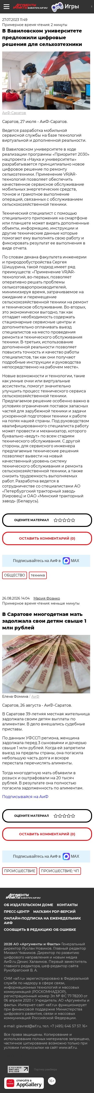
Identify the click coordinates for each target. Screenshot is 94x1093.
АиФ (35, 696)
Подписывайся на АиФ (25, 796)
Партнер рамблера (45, 1069)
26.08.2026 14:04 (16, 598)
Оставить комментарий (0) (47, 538)
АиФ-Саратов (14, 113)
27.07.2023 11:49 (14, 20)
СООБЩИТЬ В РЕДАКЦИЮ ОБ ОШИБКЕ (40, 929)
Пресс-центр (16, 911)
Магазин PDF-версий (54, 911)
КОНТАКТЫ (67, 905)
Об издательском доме (28, 905)
